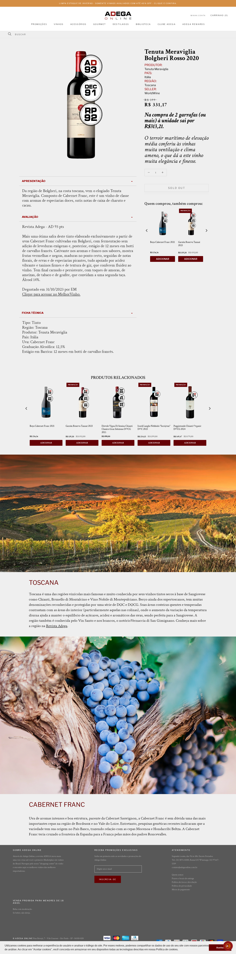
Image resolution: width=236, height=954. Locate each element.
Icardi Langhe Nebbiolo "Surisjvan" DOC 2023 (154, 428)
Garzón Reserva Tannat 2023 (189, 244)
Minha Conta (198, 15)
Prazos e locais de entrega (183, 878)
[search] (120, 34)
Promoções (39, 24)
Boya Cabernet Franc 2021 (162, 242)
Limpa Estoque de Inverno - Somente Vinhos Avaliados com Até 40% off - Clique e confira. (118, 3)
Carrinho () (219, 15)
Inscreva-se (107, 879)
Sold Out (176, 188)
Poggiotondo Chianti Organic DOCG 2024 (187, 428)
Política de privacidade (182, 885)
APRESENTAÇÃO (33, 181)
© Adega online (23, 938)
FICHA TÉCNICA (33, 312)
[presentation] (146, 230)
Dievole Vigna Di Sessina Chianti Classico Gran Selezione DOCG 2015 (117, 429)
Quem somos (177, 874)
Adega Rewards (193, 24)
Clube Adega (167, 24)
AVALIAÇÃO (30, 216)
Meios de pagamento (181, 889)
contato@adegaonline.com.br (184, 867)
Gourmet (99, 24)
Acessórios (78, 24)
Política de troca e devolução (184, 882)
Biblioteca (143, 24)
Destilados (121, 24)
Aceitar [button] (220, 947)
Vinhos (58, 24)
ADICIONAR (162, 259)
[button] (179, 949)
